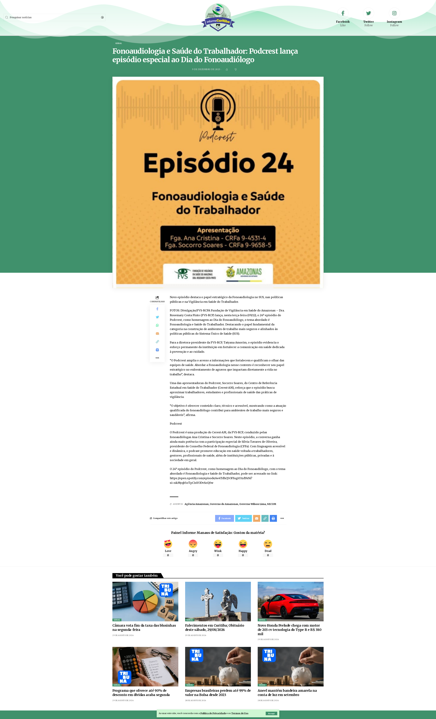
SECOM (271, 504)
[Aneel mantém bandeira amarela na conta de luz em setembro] (291, 666)
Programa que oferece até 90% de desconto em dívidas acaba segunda (141, 692)
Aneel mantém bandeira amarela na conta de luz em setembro (287, 692)
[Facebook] (342, 17)
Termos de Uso (239, 713)
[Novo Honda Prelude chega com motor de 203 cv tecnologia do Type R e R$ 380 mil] (291, 601)
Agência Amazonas (197, 504)
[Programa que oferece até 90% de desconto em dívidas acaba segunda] (145, 666)
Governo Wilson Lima (252, 504)
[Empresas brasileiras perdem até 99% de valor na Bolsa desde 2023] (218, 666)
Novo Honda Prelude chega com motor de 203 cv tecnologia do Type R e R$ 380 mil (289, 629)
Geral (117, 620)
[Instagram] (394, 17)
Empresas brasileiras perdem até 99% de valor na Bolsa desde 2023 (218, 692)
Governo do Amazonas (224, 504)
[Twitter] (368, 17)
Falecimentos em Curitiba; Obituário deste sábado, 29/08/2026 (214, 627)
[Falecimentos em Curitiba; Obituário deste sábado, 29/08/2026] (218, 601)
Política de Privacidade (213, 713)
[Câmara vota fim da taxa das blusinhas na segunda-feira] (145, 601)
